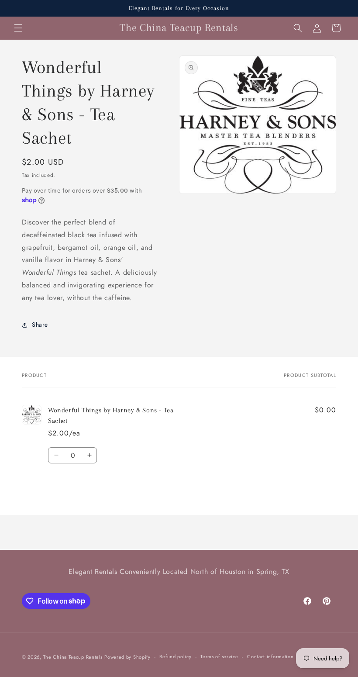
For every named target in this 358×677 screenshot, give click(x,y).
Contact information (270, 656)
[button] (18, 28)
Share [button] (40, 324)
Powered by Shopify (127, 656)
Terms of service (219, 656)
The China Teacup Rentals (73, 656)
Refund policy (175, 656)
